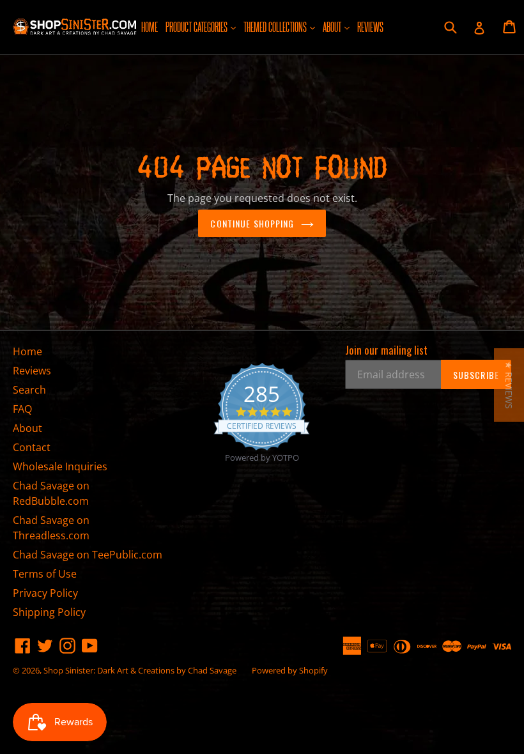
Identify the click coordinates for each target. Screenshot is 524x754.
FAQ (22, 409)
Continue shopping (252, 223)
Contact (31, 447)
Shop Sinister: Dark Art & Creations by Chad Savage (139, 670)
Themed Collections (280, 26)
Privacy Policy (45, 593)
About (338, 26)
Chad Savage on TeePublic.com (87, 555)
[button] (509, 385)
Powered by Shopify (290, 670)
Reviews (370, 26)
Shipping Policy (49, 612)
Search (29, 390)
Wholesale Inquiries (60, 466)
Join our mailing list (386, 350)
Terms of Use (45, 574)
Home (149, 26)
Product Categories (202, 26)
